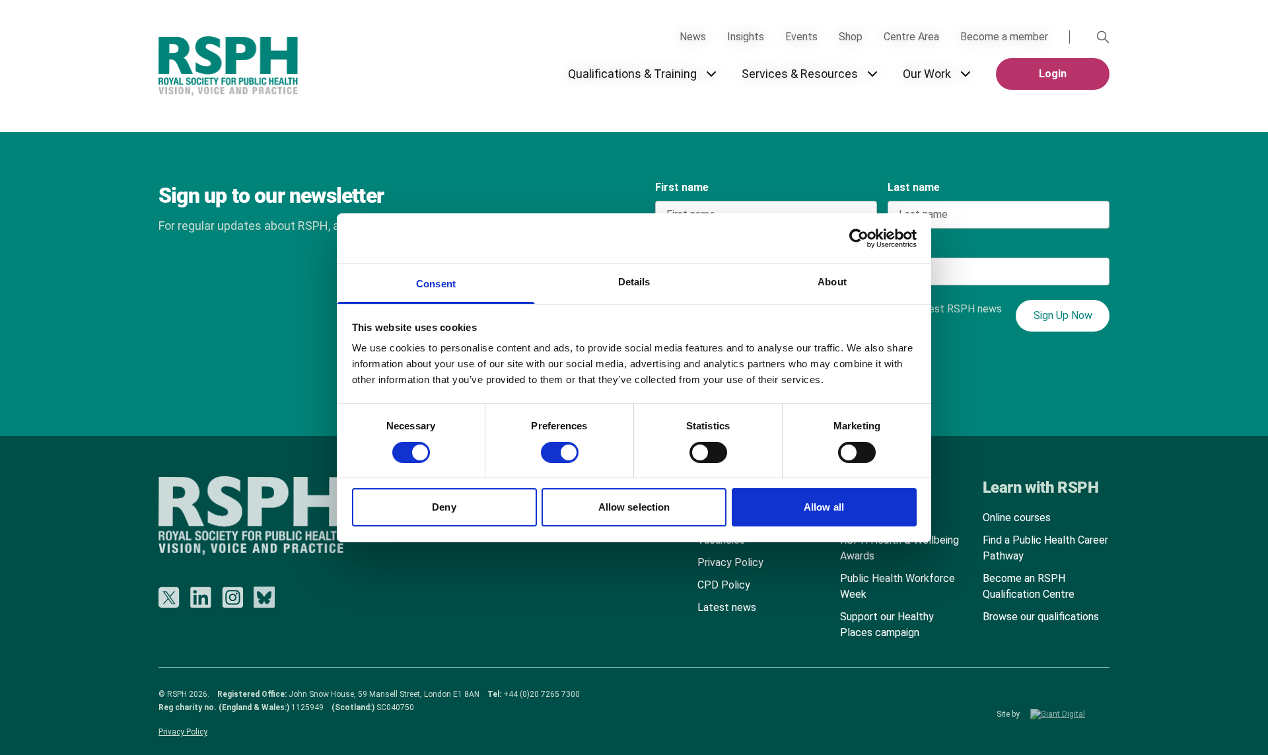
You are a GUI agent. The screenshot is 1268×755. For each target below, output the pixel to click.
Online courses (1017, 517)
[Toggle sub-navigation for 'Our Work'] (965, 74)
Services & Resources (800, 74)
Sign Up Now (1063, 315)
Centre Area (911, 36)
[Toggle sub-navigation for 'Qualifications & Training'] (711, 74)
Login (1053, 73)
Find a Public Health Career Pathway (1045, 548)
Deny (444, 507)
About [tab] (832, 281)
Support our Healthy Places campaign (887, 624)
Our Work (927, 74)
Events (801, 36)
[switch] (547, 448)
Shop (851, 36)
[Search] (1103, 37)
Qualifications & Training (632, 74)
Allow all (824, 507)
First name (682, 187)
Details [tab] (634, 281)
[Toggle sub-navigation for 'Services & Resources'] (872, 74)
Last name (914, 187)
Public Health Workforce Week (897, 586)
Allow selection (634, 507)
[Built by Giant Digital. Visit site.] (1070, 714)
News (693, 36)
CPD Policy (723, 585)
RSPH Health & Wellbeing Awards (899, 548)
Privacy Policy (730, 562)
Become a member (1004, 36)
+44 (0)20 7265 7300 (541, 694)
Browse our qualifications (1041, 616)
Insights (745, 36)
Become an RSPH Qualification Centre (1028, 586)
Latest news (726, 607)
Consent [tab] (436, 283)
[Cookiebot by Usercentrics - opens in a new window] (859, 238)
